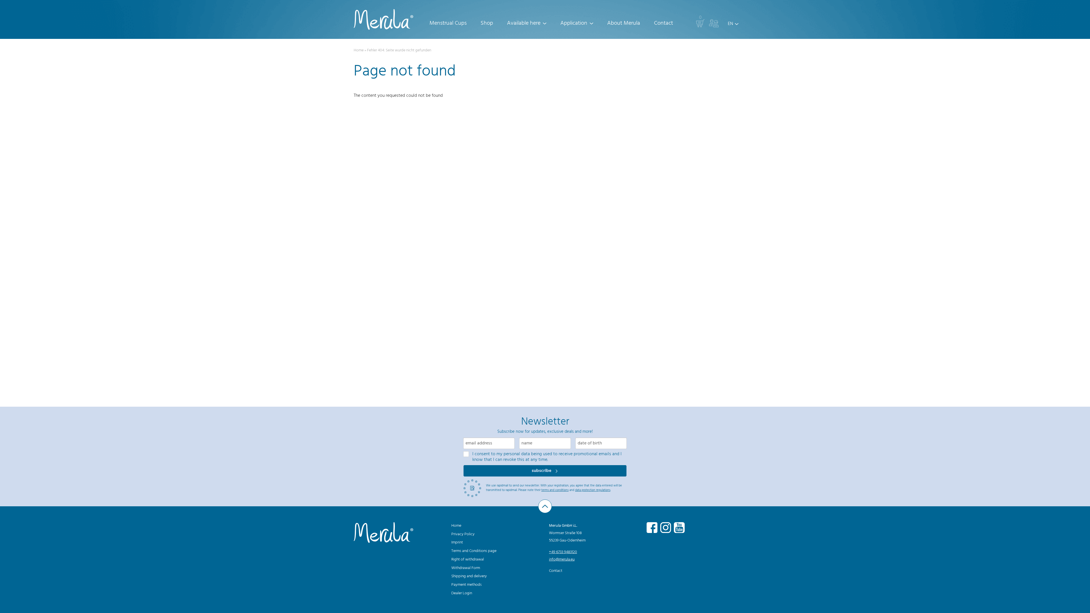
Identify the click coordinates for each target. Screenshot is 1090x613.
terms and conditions (555, 490)
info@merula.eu (562, 559)
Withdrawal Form (465, 568)
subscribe (542, 471)
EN (730, 24)
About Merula (623, 23)
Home (359, 50)
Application (573, 23)
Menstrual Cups (448, 23)
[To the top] (545, 506)
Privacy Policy (463, 534)
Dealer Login (461, 593)
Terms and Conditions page (473, 551)
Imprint (457, 542)
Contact (663, 23)
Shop (487, 23)
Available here (523, 23)
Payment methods (466, 584)
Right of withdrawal (467, 559)
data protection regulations (592, 490)
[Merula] (383, 19)
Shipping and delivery (469, 576)
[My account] (714, 23)
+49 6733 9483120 (563, 552)
